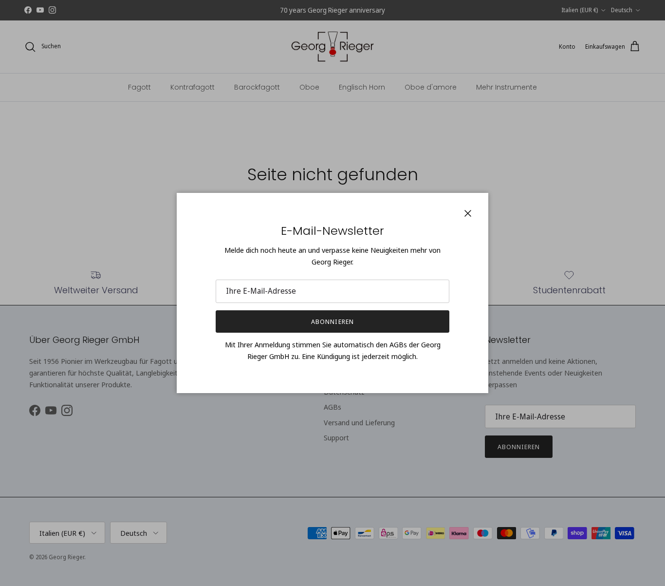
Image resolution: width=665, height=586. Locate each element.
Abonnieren (332, 321)
